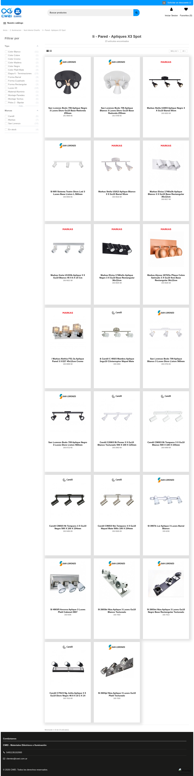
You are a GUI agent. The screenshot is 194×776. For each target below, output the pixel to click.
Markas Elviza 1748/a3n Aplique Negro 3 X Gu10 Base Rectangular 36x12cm (116, 277)
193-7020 (116, 698)
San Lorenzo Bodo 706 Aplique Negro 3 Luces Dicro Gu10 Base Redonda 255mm (67, 110)
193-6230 (165, 531)
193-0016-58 (117, 197)
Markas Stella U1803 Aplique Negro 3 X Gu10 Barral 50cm (166, 109)
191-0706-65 (117, 116)
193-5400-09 (166, 447)
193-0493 (116, 364)
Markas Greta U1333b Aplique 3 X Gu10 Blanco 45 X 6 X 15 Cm (68, 276)
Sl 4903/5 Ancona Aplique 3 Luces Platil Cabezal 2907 (67, 610)
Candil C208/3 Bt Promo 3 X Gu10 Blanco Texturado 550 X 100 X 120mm (117, 443)
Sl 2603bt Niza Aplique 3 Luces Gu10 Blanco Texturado (117, 610)
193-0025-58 (117, 283)
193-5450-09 (67, 531)
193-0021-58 (67, 280)
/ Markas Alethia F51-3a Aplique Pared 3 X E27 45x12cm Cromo (68, 359)
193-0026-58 (166, 283)
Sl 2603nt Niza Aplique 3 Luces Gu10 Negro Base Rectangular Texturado (166, 610)
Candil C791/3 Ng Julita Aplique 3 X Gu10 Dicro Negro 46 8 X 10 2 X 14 (68, 694)
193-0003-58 (166, 113)
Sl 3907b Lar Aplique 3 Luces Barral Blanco (166, 527)
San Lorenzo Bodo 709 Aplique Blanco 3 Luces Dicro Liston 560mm (166, 359)
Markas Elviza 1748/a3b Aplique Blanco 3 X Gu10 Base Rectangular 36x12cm (166, 194)
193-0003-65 (67, 197)
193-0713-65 (67, 447)
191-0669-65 (67, 116)
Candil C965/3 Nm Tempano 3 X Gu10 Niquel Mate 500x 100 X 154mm (117, 527)
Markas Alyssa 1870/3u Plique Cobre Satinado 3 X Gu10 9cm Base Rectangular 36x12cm (166, 277)
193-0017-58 (166, 199)
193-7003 (116, 615)
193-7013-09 (67, 698)
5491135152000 (14, 752)
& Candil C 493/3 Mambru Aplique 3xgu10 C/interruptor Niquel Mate (117, 359)
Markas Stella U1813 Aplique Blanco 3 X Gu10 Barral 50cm (116, 192)
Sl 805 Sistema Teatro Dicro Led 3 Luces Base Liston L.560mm (67, 192)
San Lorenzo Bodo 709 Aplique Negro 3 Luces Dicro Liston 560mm (67, 443)
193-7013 (165, 615)
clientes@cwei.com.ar (16, 758)
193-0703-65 (166, 364)
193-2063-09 (117, 447)
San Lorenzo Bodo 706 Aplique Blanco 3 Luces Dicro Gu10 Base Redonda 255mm (117, 110)
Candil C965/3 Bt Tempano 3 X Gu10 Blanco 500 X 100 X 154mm (166, 443)
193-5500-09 (117, 531)
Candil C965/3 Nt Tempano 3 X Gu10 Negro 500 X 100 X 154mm (67, 527)
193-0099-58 (67, 364)
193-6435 (67, 615)
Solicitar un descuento (178, 3)
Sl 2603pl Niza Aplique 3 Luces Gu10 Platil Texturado (117, 694)
